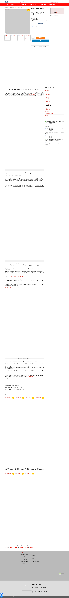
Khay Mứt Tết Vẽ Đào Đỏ (9, 469)
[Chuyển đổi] (32, 47)
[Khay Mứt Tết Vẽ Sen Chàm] (19, 432)
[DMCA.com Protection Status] (61, 573)
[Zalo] (1, 594)
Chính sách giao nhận (24, 556)
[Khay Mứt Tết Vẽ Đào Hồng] (29, 508)
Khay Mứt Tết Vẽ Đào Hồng (29, 545)
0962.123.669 (53, 1)
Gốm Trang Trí (33, 4)
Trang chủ (7, 7)
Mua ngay (40, 40)
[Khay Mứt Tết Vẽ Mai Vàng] (39, 432)
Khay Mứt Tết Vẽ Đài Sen (19, 545)
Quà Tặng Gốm (47, 115)
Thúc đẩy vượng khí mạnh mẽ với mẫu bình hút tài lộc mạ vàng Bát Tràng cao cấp (56, 143)
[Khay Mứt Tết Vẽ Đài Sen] (19, 508)
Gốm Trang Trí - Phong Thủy (50, 113)
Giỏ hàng (40, 37)
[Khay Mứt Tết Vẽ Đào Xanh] (29, 432)
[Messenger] (1, 596)
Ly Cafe (47, 106)
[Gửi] (46, 1)
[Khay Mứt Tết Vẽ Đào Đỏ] (9, 432)
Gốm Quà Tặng (52, 4)
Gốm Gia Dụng (13, 7)
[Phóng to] (6, 33)
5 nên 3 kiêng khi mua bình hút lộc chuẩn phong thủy (56, 125)
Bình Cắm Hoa (48, 94)
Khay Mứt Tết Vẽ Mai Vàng (39, 469)
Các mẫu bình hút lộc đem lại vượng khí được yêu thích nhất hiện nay (56, 140)
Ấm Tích (47, 93)
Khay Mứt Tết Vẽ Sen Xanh (9, 545)
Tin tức (60, 4)
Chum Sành (47, 98)
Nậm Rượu (47, 108)
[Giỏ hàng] (61, 2)
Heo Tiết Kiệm (48, 102)
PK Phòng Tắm (48, 109)
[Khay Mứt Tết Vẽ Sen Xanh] (9, 508)
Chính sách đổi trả (23, 557)
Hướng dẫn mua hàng (24, 554)
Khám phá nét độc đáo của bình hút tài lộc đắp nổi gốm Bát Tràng (56, 122)
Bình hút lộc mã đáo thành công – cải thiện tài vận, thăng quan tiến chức (56, 133)
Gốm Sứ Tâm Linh (48, 111)
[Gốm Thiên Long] (27, 586)
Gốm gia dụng (23, 4)
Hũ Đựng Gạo (48, 104)
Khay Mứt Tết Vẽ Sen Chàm (19, 469)
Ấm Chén (47, 91)
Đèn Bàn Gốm (48, 100)
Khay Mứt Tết (19, 7)
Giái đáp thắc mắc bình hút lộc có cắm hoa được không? (56, 129)
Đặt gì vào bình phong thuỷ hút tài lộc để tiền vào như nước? (56, 136)
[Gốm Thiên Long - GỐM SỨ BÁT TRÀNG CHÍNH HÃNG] (12, 1)
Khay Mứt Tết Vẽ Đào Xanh (29, 469)
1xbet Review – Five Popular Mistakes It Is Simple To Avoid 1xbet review (54, 118)
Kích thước (33, 25)
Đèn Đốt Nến (48, 101)
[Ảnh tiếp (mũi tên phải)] (66, 299)
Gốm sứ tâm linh (42, 4)
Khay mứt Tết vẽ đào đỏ (16, 183)
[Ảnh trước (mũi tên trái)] (1, 299)
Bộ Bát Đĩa (47, 97)
